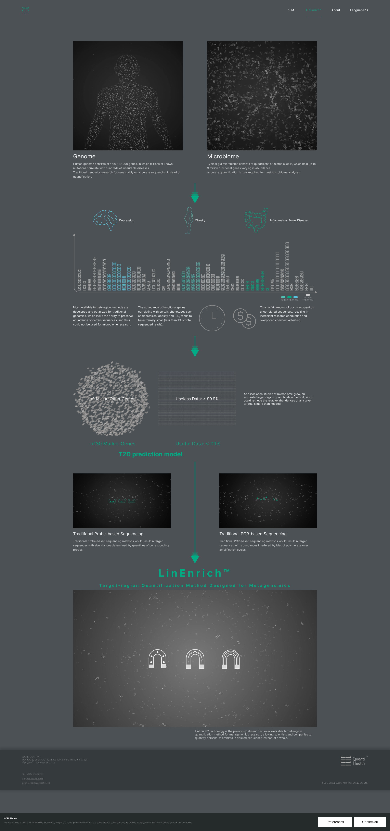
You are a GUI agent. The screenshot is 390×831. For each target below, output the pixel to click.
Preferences (335, 822)
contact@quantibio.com (39, 783)
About (336, 10)
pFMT (292, 10)
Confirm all (370, 822)
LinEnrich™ (313, 10)
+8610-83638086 (35, 778)
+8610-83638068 (34, 774)
